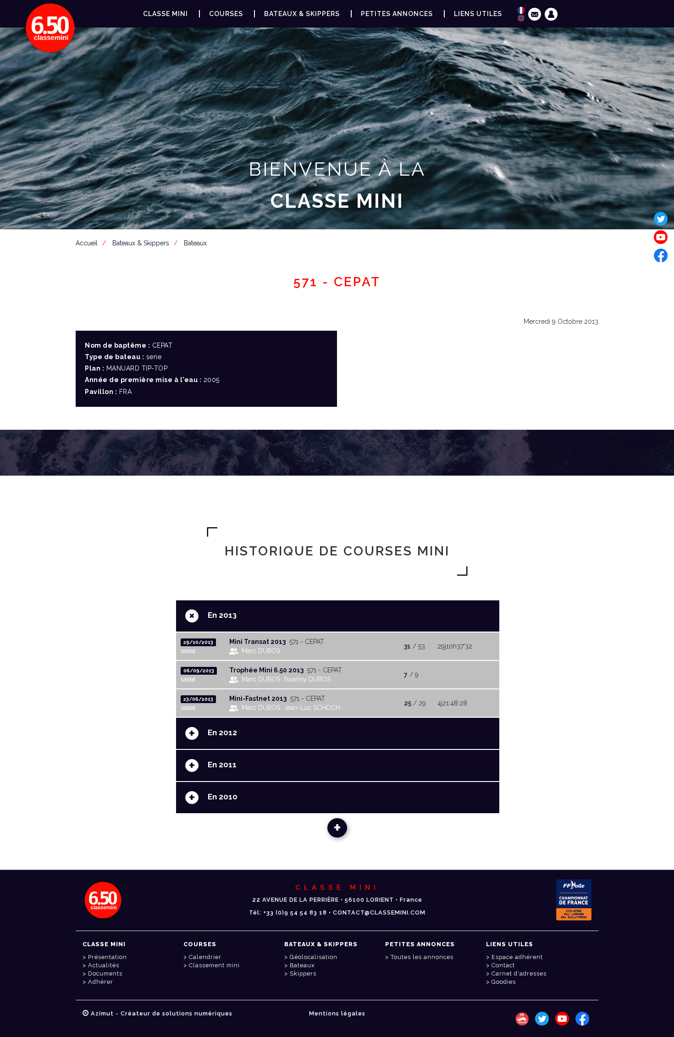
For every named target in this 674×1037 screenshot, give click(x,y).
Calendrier (205, 957)
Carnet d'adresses (519, 973)
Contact (503, 965)
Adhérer (100, 981)
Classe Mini (165, 13)
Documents (105, 973)
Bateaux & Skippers (302, 13)
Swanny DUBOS (307, 679)
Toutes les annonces (422, 957)
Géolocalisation (313, 957)
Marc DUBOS (261, 650)
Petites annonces (397, 13)
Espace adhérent (338, 246)
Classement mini (214, 965)
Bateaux (302, 965)
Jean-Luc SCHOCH (312, 707)
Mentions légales (337, 1013)
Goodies (504, 981)
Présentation (107, 957)
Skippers (303, 973)
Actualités (103, 965)
